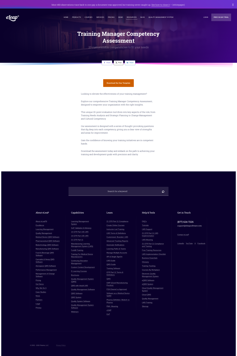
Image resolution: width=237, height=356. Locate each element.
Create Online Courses (115, 225)
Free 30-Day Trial (221, 17)
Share (108, 63)
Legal (38, 304)
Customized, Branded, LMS (117, 237)
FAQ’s (144, 221)
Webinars (75, 312)
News (38, 296)
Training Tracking (148, 266)
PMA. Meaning (112, 306)
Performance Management (46, 270)
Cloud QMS (146, 295)
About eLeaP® (41, 221)
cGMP (109, 310)
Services (100, 17)
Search (163, 191)
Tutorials (145, 225)
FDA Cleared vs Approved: (117, 289)
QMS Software (76, 293)
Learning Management (44, 229)
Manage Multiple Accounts (117, 253)
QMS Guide (111, 264)
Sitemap (145, 306)
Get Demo (40, 284)
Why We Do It (41, 288)
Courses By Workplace (151, 270)
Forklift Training (77, 250)
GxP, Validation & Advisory (81, 228)
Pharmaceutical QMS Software (48, 241)
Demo (120, 17)
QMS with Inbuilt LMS (79, 286)
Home (66, 17)
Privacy (38, 308)
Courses (88, 17)
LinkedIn (180, 243)
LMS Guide (111, 261)
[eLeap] (23, 18)
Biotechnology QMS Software (47, 245)
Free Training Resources (151, 250)
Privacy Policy (61, 345)
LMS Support (147, 229)
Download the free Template (118, 83)
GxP (108, 314)
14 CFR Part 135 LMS (79, 236)
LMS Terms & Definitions (116, 233)
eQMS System (147, 284)
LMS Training (147, 302)
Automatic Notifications (115, 245)
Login (205, 17)
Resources (132, 17)
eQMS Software (148, 280)
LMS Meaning (147, 240)
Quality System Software (80, 301)
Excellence (40, 225)
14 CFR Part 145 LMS (79, 232)
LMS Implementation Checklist (154, 254)
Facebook (201, 243)
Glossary (145, 262)
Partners (39, 300)
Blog (142, 17)
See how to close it (160, 4)
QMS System (76, 297)
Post (120, 63)
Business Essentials (149, 258)
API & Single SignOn (114, 257)
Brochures (75, 275)
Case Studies (41, 292)
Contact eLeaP (183, 235)
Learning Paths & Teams (116, 249)
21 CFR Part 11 (77, 240)
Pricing (111, 17)
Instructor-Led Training (115, 229)
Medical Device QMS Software (47, 237)
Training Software (113, 268)
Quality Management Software (83, 289)
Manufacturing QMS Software (47, 249)
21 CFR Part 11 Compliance (117, 221)
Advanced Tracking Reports (117, 241)
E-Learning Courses (79, 271)
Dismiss (233, 4)
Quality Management (44, 233)
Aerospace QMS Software (46, 266)
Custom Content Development (83, 267)
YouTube (189, 243)
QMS (108, 279)
